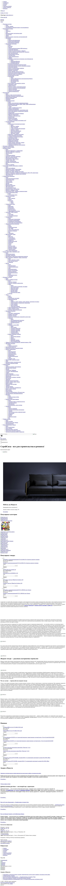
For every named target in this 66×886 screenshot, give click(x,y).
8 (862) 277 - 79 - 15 (5, 830)
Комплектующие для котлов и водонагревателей (16, 36)
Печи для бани (9, 428)
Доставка (5, 3)
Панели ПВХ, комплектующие (12, 359)
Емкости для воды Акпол (8, 147)
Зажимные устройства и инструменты (16, 144)
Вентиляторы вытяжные (13, 42)
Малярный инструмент (13, 141)
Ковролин (13, 338)
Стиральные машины (10, 155)
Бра (9, 417)
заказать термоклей (28, 605)
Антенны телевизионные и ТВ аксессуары (15, 392)
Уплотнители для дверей (13, 298)
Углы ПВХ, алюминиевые (14, 313)
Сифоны (10, 57)
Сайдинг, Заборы (9, 26)
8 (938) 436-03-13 (9, 15)
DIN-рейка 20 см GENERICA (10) (10, 573)
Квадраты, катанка (12, 248)
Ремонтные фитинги (15, 61)
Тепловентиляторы (12, 402)
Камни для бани (9, 421)
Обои (7, 360)
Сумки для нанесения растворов (18, 128)
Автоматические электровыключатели (14, 393)
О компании (6, 2)
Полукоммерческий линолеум (17, 320)
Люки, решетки (11, 198)
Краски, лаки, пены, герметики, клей (11, 251)
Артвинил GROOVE (15, 330)
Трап (7, 32)
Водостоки (10, 200)
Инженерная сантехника (11, 43)
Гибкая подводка (12, 85)
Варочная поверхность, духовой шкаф (14, 150)
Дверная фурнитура (12, 299)
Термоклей (26, 717)
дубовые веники (25, 790)
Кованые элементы (12, 247)
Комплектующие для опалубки (12, 189)
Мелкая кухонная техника (11, 157)
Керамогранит (11, 355)
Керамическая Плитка (13, 356)
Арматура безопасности (13, 91)
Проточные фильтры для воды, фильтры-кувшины (19, 65)
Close (2, 21)
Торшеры (10, 410)
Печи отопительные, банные (9, 424)
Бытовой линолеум (15, 322)
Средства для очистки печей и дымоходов (15, 431)
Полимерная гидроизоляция (14, 221)
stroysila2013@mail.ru (5, 843)
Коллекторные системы (13, 75)
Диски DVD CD (9, 175)
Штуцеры (10, 46)
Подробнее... (3, 779)
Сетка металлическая (13, 215)
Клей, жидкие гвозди (13, 261)
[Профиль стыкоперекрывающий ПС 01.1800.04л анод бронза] (17, 589)
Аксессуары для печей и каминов (13, 430)
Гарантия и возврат (7, 6)
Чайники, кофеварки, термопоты (13, 151)
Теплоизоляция (9, 182)
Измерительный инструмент (14, 143)
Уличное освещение (12, 408)
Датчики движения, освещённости (13, 387)
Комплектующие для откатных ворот (14, 33)
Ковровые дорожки (15, 340)
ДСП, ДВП (10, 228)
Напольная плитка (12, 354)
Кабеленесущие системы (11, 384)
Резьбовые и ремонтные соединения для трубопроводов (20, 58)
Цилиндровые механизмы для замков (19, 286)
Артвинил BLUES (15, 333)
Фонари (7, 369)
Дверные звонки (9, 386)
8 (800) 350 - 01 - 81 (5, 828)
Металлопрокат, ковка (10, 234)
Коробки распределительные (12, 380)
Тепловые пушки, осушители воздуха (16, 401)
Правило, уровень (15, 129)
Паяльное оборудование (13, 139)
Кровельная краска (12, 269)
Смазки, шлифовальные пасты (15, 107)
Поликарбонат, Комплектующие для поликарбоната (17, 27)
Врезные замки (14, 291)
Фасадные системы (7, 24)
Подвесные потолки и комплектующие (14, 348)
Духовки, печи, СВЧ (10, 160)
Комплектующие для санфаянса (15, 74)
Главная (5, 1)
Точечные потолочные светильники (16, 409)
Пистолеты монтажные (16, 130)
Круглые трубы (11, 245)
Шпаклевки (10, 206)
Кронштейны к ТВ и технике (12, 158)
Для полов (10, 276)
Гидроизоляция (9, 216)
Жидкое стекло (9, 184)
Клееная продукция (12, 227)
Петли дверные (14, 305)
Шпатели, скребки (15, 126)
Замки (9, 284)
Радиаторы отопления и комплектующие (17, 64)
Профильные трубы (12, 241)
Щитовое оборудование (11, 367)
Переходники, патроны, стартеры (13, 377)
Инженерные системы (8, 28)
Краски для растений (13, 270)
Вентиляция (8, 38)
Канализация (11, 76)
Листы (9, 244)
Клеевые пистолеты (12, 118)
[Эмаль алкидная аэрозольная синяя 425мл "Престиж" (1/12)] (16, 747)
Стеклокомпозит (12, 239)
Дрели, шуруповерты (13, 119)
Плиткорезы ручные (12, 137)
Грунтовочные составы (11, 187)
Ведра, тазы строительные (11, 250)
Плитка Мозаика (12, 352)
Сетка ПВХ (10, 214)
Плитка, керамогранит (11, 349)
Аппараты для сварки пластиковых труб (17, 120)
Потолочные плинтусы (11, 347)
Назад (7, 25)
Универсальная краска (13, 266)
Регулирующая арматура (13, 63)
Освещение (8, 406)
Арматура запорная (12, 89)
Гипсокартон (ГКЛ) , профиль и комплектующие (16, 191)
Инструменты (6, 92)
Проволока (10, 242)
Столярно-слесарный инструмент (15, 136)
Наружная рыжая (14, 79)
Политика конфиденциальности (8, 882)
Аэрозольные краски (10, 254)
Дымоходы (8, 31)
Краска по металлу (12, 271)
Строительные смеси (10, 204)
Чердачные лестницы (10, 343)
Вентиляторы (9, 390)
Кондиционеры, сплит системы (15, 405)
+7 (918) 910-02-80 (5, 834)
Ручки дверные (14, 304)
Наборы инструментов (13, 140)
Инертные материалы (10, 185)
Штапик (10, 297)
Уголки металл (11, 237)
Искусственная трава (15, 341)
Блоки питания (9, 391)
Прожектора (8, 376)
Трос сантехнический (13, 53)
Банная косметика (10, 423)
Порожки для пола (12, 315)
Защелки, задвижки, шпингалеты (15, 283)
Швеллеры (10, 236)
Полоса (9, 243)
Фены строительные (12, 105)
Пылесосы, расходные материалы (13, 156)
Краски (7, 263)
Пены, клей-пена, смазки (13, 259)
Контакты (5, 8)
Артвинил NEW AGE (15, 328)
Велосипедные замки (15, 292)
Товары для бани (7, 419)
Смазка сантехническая (13, 56)
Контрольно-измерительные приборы (16, 72)
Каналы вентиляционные (13, 41)
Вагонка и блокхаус (12, 230)
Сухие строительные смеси (12, 192)
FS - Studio (10, 883)
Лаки (9, 268)
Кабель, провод (9, 383)
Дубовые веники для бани (5, 783)
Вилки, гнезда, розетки (11, 388)
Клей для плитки (12, 209)
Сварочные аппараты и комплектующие (14, 96)
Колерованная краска (13, 272)
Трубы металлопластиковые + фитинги (17, 50)
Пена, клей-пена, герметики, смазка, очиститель (16, 257)
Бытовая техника (7, 148)
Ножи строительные (15, 132)
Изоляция (8, 394)
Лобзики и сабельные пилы (14, 115)
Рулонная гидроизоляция (13, 220)
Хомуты (10, 47)
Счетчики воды (11, 55)
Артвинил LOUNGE (15, 329)
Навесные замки (14, 288)
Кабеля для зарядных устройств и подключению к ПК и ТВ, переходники (22, 172)
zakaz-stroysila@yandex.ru (6, 840)
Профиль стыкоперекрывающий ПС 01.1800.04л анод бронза (16, 593)
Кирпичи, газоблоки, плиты (12, 190)
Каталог (2, 19)
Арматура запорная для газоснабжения (16, 87)
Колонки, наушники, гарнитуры (13, 170)
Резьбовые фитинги (15, 62)
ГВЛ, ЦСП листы (9, 186)
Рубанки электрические (13, 108)
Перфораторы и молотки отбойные (16, 113)
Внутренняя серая (15, 81)
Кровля (9, 199)
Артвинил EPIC (14, 331)
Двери (7, 294)
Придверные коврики (15, 336)
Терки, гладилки (14, 127)
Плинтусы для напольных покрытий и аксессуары (19, 316)
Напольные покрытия (10, 311)
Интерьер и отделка (7, 277)
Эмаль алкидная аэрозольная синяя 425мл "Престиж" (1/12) (16, 751)
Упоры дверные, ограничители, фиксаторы (20, 302)
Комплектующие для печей (12, 429)
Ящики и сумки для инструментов (13, 94)
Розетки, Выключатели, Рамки (12, 374)
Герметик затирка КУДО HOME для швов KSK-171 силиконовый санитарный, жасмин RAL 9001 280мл (26, 761)
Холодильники (9, 153)
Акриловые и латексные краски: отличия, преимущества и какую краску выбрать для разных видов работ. (21, 773)
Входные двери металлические (15, 309)
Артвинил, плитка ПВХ (13, 324)
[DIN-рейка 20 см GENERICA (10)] (9, 569)
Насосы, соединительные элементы (16, 68)
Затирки (7, 183)
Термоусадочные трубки (13, 396)
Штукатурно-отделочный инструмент (16, 123)
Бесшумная (13, 82)
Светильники (11, 413)
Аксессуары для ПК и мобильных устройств (13, 165)
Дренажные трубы (12, 84)
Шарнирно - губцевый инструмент (16, 134)
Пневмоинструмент (10, 98)
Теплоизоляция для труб (13, 54)
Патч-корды (8, 378)
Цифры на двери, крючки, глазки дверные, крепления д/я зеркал (25, 301)
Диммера (8, 385)
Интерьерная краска (12, 275)
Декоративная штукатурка (14, 211)
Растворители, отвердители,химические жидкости (17, 256)
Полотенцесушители (12, 67)
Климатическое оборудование (12, 399)
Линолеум (10, 318)
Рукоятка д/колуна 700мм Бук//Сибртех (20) (12, 583)
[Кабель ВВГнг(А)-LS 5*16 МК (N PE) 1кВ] (13, 727)
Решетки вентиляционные (14, 40)
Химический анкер (10, 179)
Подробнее (5, 511)
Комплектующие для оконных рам (13, 362)
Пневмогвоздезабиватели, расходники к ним (18, 110)
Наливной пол (11, 208)
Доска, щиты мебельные (13, 229)
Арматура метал (11, 249)
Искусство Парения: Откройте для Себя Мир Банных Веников (12, 813)
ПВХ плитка (13, 327)
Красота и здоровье (10, 164)
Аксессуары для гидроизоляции (15, 222)
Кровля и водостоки (10, 196)
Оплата (4, 5)
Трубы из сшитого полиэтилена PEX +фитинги (18, 51)
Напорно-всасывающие (13, 69)
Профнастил (11, 240)
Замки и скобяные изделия (11, 279)
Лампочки (8, 379)
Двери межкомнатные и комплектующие (17, 307)
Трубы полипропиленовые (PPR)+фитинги (17, 48)
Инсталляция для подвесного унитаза (16, 83)
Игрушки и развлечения (8, 146)
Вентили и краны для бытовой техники (17, 86)
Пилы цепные (11, 112)
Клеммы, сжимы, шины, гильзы (13, 381)
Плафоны (10, 414)
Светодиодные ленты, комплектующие (16, 412)
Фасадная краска (12, 265)
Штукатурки (11, 207)
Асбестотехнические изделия (12, 178)
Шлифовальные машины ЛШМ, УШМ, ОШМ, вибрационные (22, 104)
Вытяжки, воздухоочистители (12, 162)
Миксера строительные (13, 114)
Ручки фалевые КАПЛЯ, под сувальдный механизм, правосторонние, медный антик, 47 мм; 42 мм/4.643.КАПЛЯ (28, 740)
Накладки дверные (12, 281)
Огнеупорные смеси (12, 194)
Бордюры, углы (11, 358)
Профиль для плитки (12, 314)
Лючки (7, 35)
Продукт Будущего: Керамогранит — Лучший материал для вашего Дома (15, 802)
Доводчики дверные (15, 306)
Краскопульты (11, 117)
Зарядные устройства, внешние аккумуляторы (16, 173)
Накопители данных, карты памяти (13, 169)
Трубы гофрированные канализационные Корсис (22, 78)
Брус (9, 232)
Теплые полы (9, 34)
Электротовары (6, 364)
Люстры (10, 415)
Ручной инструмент (10, 121)
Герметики (10, 262)
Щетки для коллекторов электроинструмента (18, 103)
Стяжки (7, 372)
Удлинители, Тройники (11, 370)
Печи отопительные (10, 427)
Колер (9, 273)
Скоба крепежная (9, 373)
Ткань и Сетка (9, 180)
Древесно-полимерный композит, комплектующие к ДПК (18, 342)
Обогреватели (11, 403)
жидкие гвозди (33, 717)
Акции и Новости (7, 7)
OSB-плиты (10, 233)
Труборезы (8, 99)
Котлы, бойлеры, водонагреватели (15, 71)
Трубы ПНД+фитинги (13, 49)
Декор (9, 357)
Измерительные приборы (11, 97)
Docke (12, 202)
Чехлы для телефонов (10, 168)
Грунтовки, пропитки (10, 255)
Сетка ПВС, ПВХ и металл (12, 212)
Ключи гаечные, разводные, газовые (16, 142)
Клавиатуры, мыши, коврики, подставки (15, 171)
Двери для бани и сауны (13, 308)
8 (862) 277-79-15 (4, 12)
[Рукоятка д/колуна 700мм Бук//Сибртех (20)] (13, 579)
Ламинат (10, 323)
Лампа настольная (12, 416)
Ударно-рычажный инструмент (15, 135)
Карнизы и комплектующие (12, 363)
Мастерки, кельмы (15, 133)
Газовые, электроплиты (11, 161)
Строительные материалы (9, 176)
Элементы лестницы (12, 345)
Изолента (10, 398)
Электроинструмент (10, 100)
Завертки (10, 293)
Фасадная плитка (12, 351)
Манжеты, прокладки (13, 70)
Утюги (7, 154)
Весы (7, 163)
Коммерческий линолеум (16, 321)
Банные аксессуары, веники (12, 422)
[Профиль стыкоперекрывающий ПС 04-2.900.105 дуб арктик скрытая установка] (21, 559)
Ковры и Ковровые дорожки (14, 334)
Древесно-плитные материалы (12, 223)
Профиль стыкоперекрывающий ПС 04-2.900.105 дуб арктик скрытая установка (20, 563)
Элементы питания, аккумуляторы (13, 366)
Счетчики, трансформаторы (12, 371)
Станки (10, 106)
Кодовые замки (14, 290)
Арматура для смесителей (14, 90)
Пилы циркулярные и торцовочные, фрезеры (18, 111)
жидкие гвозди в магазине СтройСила (43, 605)
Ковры (12, 337)
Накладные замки (15, 287)
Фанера (10, 226)
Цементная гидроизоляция (14, 219)
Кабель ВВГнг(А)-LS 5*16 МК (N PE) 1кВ (12, 730)
